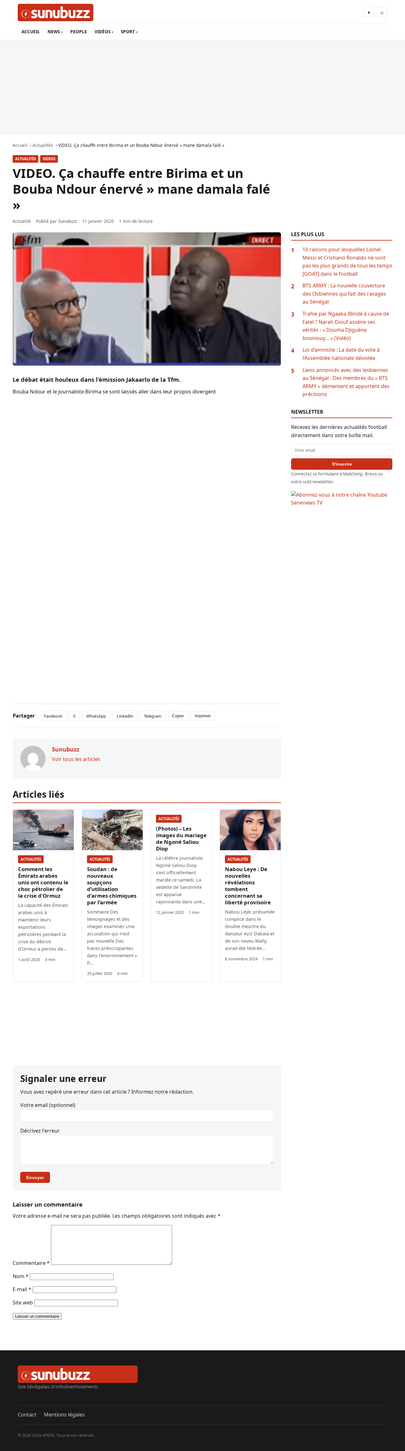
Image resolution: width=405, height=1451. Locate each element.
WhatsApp (96, 716)
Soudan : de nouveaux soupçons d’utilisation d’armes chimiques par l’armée (111, 885)
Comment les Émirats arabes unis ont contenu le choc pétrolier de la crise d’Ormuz (43, 882)
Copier (178, 715)
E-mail (22, 1289)
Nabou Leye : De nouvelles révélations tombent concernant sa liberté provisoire (248, 885)
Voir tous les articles (76, 759)
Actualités (25, 158)
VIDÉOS (102, 31)
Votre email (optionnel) (47, 1105)
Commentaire (31, 1262)
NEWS (53, 31)
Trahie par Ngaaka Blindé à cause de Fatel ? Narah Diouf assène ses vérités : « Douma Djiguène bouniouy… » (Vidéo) (345, 326)
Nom (20, 1276)
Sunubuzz (67, 221)
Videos (49, 158)
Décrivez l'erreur (40, 1130)
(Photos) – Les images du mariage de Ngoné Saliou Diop (181, 838)
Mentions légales (64, 1414)
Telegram (152, 716)
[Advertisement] (202, 87)
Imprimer (203, 715)
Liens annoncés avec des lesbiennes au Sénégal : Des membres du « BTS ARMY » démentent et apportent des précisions (345, 382)
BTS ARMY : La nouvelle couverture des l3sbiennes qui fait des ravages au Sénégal (344, 293)
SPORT (128, 31)
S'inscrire (342, 464)
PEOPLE (78, 31)
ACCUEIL (31, 31)
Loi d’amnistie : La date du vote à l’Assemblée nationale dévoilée (341, 353)
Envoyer (35, 1177)
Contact (27, 1414)
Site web (23, 1302)
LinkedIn (125, 716)
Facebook (53, 716)
